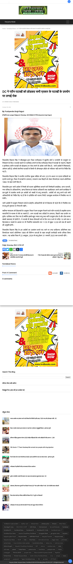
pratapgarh (7, 552)
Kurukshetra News (38, 543)
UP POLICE (53, 559)
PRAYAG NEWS (17, 552)
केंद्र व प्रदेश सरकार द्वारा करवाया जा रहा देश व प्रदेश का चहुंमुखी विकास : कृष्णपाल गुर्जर (30, 428)
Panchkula (42, 549)
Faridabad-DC (30, 530)
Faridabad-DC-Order (42, 530)
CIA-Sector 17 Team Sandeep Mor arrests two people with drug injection (32, 447)
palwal (14, 549)
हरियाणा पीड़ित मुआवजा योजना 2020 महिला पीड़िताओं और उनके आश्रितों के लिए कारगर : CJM (32, 437)
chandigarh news (9, 527)
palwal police (32, 549)
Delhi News (33, 527)
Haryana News (22, 536)
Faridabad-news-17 (56, 530)
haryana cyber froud (10, 536)
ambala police (45, 524)
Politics (60, 549)
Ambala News (35, 524)
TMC (39, 559)
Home (4, 28)
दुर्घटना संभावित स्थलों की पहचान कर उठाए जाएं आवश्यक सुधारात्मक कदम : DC (28, 476)
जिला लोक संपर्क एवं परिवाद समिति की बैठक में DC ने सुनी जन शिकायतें (26, 495)
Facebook (67, 273)
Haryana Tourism (47, 536)
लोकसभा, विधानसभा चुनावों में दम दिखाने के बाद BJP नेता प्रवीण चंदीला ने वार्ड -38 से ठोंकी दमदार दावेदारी (34, 485)
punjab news (27, 552)
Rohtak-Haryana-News (20, 556)
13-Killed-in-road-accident (11, 524)
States (64, 556)
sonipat (58, 556)
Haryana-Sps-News (9, 540)
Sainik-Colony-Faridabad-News (39, 556)
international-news (43, 540)
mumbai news (51, 546)
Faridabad (65, 527)
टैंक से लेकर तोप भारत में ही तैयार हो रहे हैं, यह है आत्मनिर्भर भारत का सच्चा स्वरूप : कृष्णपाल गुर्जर (32, 457)
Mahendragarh (8, 546)
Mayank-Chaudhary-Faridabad (24, 546)
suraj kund (7, 559)
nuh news (6, 549)
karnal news (7, 543)
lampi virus (49, 543)
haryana (64, 533)
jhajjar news (55, 540)
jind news (64, 540)
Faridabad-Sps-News (10, 533)
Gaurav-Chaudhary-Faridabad (27, 533)
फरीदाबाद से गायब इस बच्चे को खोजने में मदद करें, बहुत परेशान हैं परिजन (26, 505)
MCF (37, 546)
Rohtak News (7, 556)
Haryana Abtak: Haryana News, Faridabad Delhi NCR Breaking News (27, 562)
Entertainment (43, 527)
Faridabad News (11, 28)
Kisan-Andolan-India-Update (21, 543)
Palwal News (22, 549)
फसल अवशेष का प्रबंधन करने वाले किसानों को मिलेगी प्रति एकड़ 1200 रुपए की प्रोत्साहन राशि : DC (33, 418)
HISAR (19, 540)
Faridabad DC (8, 530)
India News (32, 540)
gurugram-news (55, 533)
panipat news (51, 549)
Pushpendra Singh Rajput (14, 111)
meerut (43, 546)
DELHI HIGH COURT (21, 527)
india (25, 540)
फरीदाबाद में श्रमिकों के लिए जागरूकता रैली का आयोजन (23, 466)
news (59, 546)
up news (45, 559)
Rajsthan (57, 552)
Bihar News (62, 524)
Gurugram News (43, 533)
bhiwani (54, 524)
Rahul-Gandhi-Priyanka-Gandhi (43, 552)
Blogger (55, 273)
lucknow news (59, 543)
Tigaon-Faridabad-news (28, 559)
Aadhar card (24, 524)
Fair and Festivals (55, 527)
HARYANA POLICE (34, 536)
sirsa (51, 556)
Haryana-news (59, 536)
